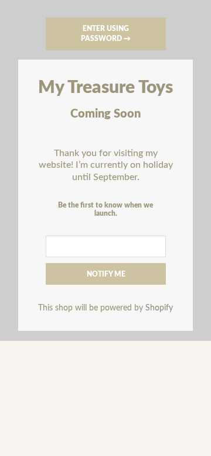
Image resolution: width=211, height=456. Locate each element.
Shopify (159, 307)
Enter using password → (106, 33)
